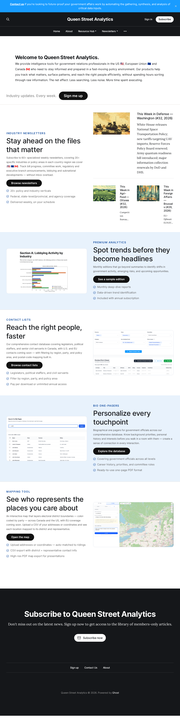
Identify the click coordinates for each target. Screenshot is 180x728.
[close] (176, 6)
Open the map (20, 537)
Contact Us (90, 667)
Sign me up (73, 96)
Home (56, 31)
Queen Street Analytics (90, 19)
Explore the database (111, 451)
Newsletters (109, 31)
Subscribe (165, 19)
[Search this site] (8, 19)
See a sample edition (111, 279)
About (69, 31)
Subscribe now (93, 638)
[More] (125, 31)
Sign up (74, 667)
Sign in (148, 19)
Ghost (115, 692)
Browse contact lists (24, 365)
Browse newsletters (24, 183)
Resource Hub (86, 31)
